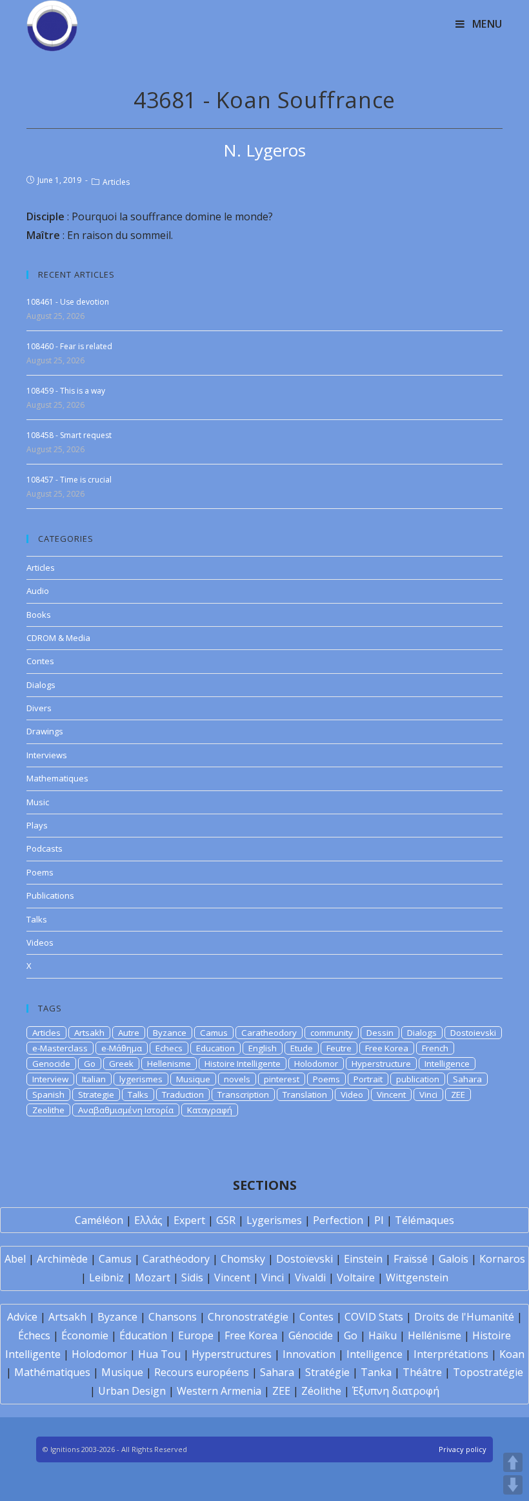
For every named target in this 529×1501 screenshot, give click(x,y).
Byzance (169, 1032)
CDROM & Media (58, 638)
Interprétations (451, 1354)
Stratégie (327, 1372)
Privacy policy (462, 1449)
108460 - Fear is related (69, 346)
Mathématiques (52, 1372)
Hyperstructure (381, 1063)
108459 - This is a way (65, 390)
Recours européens (201, 1372)
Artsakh (89, 1032)
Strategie (96, 1094)
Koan (511, 1354)
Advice (22, 1317)
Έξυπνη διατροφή (395, 1391)
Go (89, 1063)
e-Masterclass (60, 1048)
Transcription (243, 1094)
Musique (193, 1079)
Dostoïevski (304, 1259)
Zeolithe (48, 1110)
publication (417, 1079)
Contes (40, 661)
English (262, 1048)
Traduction (183, 1094)
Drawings (44, 731)
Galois (453, 1259)
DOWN (513, 1485)
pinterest (281, 1079)
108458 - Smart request (69, 435)
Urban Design (132, 1391)
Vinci (428, 1094)
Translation (305, 1094)
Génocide (310, 1335)
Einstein (363, 1259)
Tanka (376, 1372)
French (435, 1048)
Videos (40, 942)
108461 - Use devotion (67, 301)
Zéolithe (321, 1391)
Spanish (48, 1094)
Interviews (46, 755)
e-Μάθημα (121, 1048)
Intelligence (447, 1063)
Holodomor (316, 1063)
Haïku (382, 1335)
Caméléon (99, 1220)
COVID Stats (373, 1317)
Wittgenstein (417, 1277)
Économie (84, 1335)
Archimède (62, 1259)
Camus (214, 1032)
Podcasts (44, 848)
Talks (36, 919)
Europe (196, 1335)
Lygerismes (274, 1220)
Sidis (192, 1277)
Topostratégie (488, 1372)
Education (215, 1048)
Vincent (391, 1094)
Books (38, 614)
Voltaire (356, 1277)
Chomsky (243, 1259)
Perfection (338, 1220)
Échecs (34, 1335)
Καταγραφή (209, 1110)
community (331, 1032)
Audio (37, 591)
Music (37, 802)
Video (352, 1094)
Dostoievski (473, 1032)
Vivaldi (310, 1277)
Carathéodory (176, 1259)
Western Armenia (219, 1391)
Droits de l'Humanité (464, 1317)
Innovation (309, 1354)
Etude (301, 1048)
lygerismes (141, 1079)
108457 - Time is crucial (69, 479)
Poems (40, 872)
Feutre (339, 1048)
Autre (128, 1032)
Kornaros (502, 1259)
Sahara (467, 1079)
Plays (37, 825)
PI (379, 1220)
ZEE (458, 1094)
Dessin (380, 1032)
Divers (39, 708)
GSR (225, 1220)
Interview (50, 1079)
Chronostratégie (248, 1317)
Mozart (152, 1277)
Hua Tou (159, 1354)
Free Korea (386, 1048)
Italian (94, 1079)
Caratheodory (269, 1032)
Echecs (169, 1048)
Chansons (172, 1317)
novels (237, 1079)
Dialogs (40, 685)
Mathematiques (57, 778)
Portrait (368, 1079)
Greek (121, 1063)
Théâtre (422, 1372)
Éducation (143, 1335)
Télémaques (424, 1220)
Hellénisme (434, 1335)
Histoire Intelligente (243, 1063)
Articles (116, 182)
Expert (189, 1220)
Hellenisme (169, 1063)
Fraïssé (411, 1259)
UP (513, 1462)
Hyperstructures (232, 1354)
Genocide (51, 1063)
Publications (50, 895)
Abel (15, 1259)
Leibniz (106, 1277)
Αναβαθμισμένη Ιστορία (126, 1110)
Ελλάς (148, 1220)
